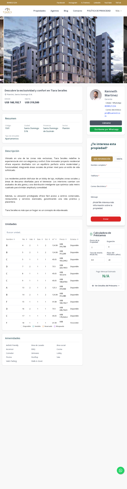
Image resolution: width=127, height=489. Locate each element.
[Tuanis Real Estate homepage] (7, 11)
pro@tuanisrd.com (112, 114)
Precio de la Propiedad (94, 241)
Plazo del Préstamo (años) (114, 253)
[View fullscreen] (122, 78)
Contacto (77, 10)
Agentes (55, 10)
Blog (66, 10)
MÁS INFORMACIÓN (102, 159)
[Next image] (122, 49)
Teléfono (95, 176)
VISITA (119, 159)
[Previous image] (4, 49)
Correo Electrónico (99, 186)
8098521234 (12, 2)
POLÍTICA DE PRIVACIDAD (99, 10)
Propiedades (39, 10)
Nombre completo (99, 165)
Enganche (111, 241)
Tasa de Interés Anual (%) (96, 253)
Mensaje (94, 197)
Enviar (106, 219)
